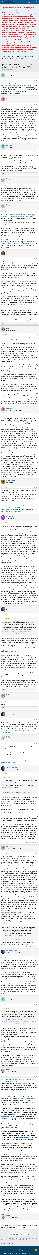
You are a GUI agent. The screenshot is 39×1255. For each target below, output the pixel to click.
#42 (37, 104)
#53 (37, 719)
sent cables (23, 1137)
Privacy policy (22, 1250)
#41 (37, 80)
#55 (37, 774)
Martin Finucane (8, 222)
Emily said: (5, 777)
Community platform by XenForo (15, 1253)
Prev (14, 1231)
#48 (37, 415)
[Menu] (2, 2)
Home (32, 1250)
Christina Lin (7, 1091)
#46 (37, 258)
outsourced (5, 1116)
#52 (37, 701)
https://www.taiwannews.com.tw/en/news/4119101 (17, 86)
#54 (37, 743)
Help (28, 1250)
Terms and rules (12, 1250)
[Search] (37, 2)
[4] (18, 932)
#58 (37, 1004)
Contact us (4, 1250)
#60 (37, 1222)
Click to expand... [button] (19, 633)
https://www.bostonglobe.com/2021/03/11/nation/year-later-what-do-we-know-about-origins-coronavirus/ (18, 215)
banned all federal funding (28, 1099)
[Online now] (4, 611)
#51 (37, 614)
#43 (37, 152)
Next (24, 1231)
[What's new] (33, 2)
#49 (37, 487)
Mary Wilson (5, 69)
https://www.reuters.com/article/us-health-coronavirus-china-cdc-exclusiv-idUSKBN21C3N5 (18, 507)
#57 (37, 957)
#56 (37, 853)
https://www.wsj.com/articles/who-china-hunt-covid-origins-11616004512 (18, 339)
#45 (37, 211)
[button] (2, 1247)
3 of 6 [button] (19, 1231)
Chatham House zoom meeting (21, 885)
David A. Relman (8, 240)
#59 (37, 1076)
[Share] (34, 81)
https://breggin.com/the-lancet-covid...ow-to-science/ (16, 792)
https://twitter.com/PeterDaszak (11, 512)
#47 (37, 335)
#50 (37, 523)
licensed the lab (17, 1118)
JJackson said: (5, 618)
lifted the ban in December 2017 (11, 1180)
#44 (37, 185)
